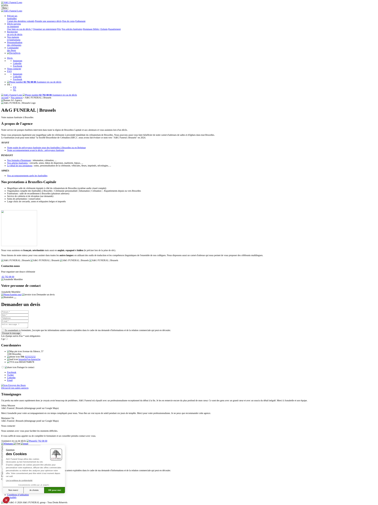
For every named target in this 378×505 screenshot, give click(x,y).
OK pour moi (54, 490)
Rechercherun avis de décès (14, 33)
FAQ (9, 71)
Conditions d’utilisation (18, 494)
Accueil (4, 97)
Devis (17, 53)
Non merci (13, 490)
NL (14, 90)
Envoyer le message (11, 333)
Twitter (10, 375)
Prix (59, 29)
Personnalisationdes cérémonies (14, 43)
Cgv (3, 339)
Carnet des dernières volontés (20, 21)
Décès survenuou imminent (14, 25)
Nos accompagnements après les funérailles (27, 175)
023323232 (30, 356)
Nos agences (17, 97)
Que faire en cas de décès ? (19, 29)
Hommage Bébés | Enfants (95, 29)
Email (10, 380)
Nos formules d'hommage (19, 160)
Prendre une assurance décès (48, 21)
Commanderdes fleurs (13, 49)
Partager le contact (25, 367)
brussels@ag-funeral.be (29, 359)
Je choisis (34, 490)
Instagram (17, 60)
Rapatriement (114, 29)
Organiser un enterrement (45, 29)
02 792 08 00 (7, 276)
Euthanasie (80, 21)
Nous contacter (14, 68)
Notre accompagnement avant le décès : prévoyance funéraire (35, 150)
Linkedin (17, 63)
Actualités (11, 497)
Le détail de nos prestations (19, 165)
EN (14, 87)
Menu (4, 8)
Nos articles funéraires (72, 29)
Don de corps (68, 21)
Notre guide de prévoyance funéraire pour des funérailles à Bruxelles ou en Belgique (46, 147)
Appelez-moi (15, 294)
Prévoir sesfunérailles (12, 17)
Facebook (17, 66)
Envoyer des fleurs (17, 385)
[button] (6, 500)
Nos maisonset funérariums (13, 38)
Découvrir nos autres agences (14, 388)
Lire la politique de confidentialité (19, 480)
